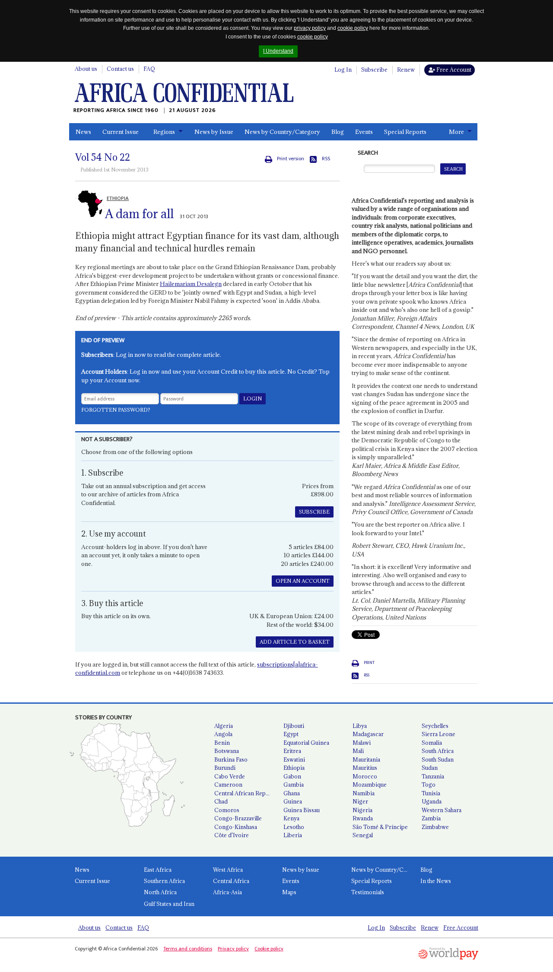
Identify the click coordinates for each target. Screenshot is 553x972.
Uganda (432, 801)
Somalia (432, 742)
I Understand (278, 51)
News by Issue (213, 132)
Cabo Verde (229, 776)
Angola (223, 734)
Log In (343, 69)
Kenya (291, 818)
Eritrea (292, 750)
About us (86, 68)
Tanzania (433, 776)
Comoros (226, 810)
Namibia (364, 793)
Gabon (292, 776)
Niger (360, 801)
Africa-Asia (227, 892)
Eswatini (294, 759)
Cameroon (228, 784)
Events (364, 132)
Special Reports (405, 132)
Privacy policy (233, 948)
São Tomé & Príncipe (380, 826)
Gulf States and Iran (169, 903)
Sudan (430, 767)
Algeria (223, 725)
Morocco (365, 776)
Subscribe (374, 69)
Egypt (291, 734)
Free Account (453, 69)
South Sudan (438, 759)
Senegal (363, 835)
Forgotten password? (115, 410)
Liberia (292, 835)
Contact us (120, 68)
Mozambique (370, 784)
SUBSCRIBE (314, 511)
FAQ (149, 68)
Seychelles (435, 725)
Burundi (224, 767)
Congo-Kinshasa (235, 826)
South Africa (438, 750)
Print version (290, 159)
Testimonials (367, 892)
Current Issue (120, 132)
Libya (360, 725)
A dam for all (139, 214)
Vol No (102, 157)
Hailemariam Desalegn (191, 284)
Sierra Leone (438, 734)
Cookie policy (268, 948)
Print (369, 662)
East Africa (158, 869)
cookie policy (352, 28)
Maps (289, 892)
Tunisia (431, 793)
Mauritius (365, 767)
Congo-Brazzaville (238, 818)
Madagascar (368, 734)
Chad (221, 801)
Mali (358, 750)
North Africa (160, 892)
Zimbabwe (435, 826)
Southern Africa (164, 880)
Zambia (431, 818)
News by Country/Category (282, 132)
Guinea (292, 801)
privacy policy (310, 28)
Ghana (291, 793)
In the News (435, 880)
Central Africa (231, 880)
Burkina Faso (231, 759)
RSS (326, 159)
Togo (428, 784)
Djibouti (293, 725)
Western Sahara (441, 810)
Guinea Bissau (301, 810)
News (83, 132)
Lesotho (293, 826)
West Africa (228, 869)
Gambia (293, 784)
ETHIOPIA (118, 198)
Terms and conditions (187, 948)
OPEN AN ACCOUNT (303, 581)
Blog (337, 132)
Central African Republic (245, 793)
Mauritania (366, 759)
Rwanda (363, 818)
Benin (222, 742)
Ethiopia (294, 767)
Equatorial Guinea (306, 742)
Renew (406, 69)
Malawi (362, 742)
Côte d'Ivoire (231, 835)
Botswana (226, 750)
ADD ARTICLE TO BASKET (295, 641)
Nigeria (362, 810)
